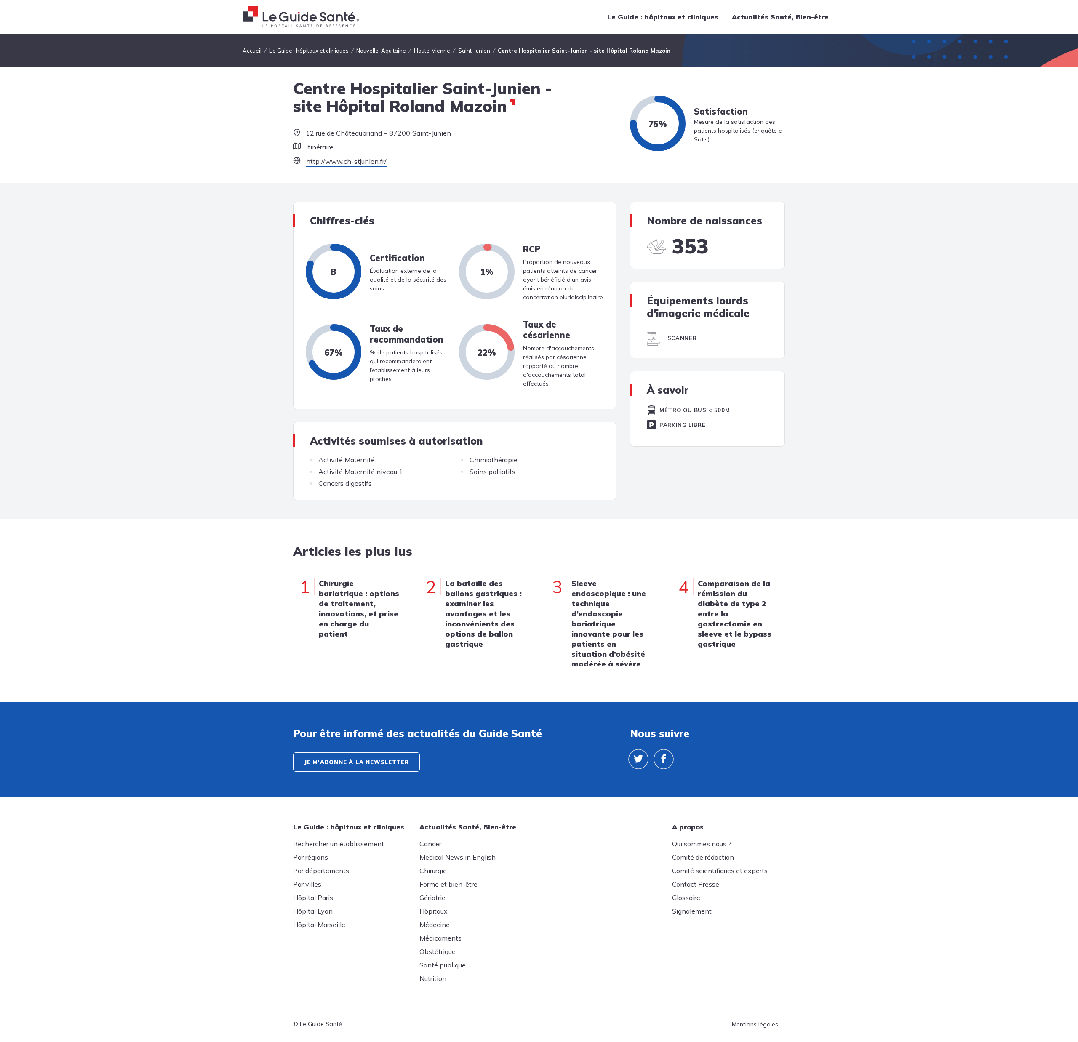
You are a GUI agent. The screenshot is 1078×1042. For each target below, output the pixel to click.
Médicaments (440, 938)
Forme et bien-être (448, 884)
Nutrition (432, 978)
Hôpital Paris (313, 897)
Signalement (692, 911)
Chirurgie (433, 870)
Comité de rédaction (703, 857)
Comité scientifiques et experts (720, 870)
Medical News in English (457, 857)
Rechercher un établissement (338, 843)
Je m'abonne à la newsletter (356, 762)
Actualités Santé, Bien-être (780, 17)
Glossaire (686, 897)
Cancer (430, 843)
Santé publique (442, 965)
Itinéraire (320, 147)
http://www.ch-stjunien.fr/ (346, 161)
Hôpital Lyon (313, 911)
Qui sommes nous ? (701, 843)
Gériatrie (432, 897)
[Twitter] (638, 759)
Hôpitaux (433, 911)
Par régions (310, 857)
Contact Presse (695, 884)
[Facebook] (663, 759)
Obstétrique (437, 951)
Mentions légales (755, 1024)
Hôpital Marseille (319, 924)
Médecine (434, 924)
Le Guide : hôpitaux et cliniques (662, 17)
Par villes (307, 884)
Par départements (321, 870)
